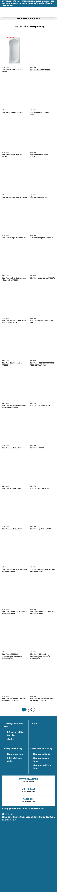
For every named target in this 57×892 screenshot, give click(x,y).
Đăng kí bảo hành (15, 754)
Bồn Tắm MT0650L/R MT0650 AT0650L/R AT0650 (14, 406)
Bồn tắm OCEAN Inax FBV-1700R (13, 71)
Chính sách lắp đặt (42, 754)
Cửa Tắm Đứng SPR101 (39, 197)
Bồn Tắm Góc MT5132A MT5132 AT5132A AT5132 (14, 613)
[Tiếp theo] (33, 710)
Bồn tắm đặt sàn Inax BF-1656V (40, 156)
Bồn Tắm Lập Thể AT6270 (12, 529)
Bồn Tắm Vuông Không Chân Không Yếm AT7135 (14, 279)
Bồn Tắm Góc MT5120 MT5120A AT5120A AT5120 (42, 613)
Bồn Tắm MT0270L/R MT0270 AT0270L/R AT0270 (14, 321)
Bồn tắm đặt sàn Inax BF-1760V (12, 156)
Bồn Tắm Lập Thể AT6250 (40, 405)
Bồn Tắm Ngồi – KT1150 (39, 488)
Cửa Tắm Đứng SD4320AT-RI (41, 238)
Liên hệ (10, 739)
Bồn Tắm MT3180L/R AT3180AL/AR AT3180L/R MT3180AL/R (40, 656)
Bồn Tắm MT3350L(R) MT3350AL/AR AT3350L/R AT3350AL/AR (12, 656)
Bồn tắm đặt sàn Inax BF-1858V (40, 113)
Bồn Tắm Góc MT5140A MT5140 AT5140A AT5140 (42, 570)
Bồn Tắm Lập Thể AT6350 (12, 448)
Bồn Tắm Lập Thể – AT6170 (40, 529)
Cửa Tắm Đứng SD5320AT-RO (14, 238)
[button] (3, 12)
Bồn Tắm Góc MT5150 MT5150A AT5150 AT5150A (14, 570)
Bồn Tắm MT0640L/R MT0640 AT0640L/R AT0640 (42, 364)
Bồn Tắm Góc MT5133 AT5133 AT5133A (41, 321)
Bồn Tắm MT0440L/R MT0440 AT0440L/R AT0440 (42, 700)
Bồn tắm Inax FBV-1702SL (40, 70)
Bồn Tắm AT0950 (37, 448)
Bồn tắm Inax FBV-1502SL (12, 112)
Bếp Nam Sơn (28, 801)
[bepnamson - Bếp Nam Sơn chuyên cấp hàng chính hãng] (28, 12)
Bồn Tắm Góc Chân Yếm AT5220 (12, 364)
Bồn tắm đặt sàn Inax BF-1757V (14, 197)
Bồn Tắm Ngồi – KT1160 (11, 488)
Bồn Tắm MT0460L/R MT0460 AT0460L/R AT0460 (14, 700)
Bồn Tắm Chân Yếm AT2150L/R (42, 278)
